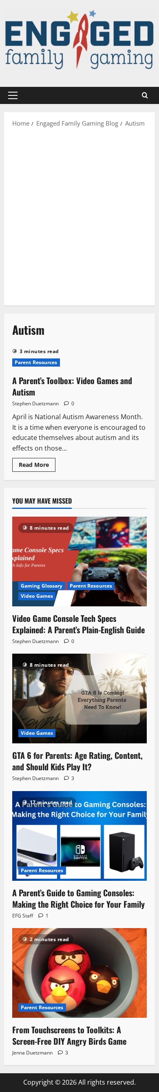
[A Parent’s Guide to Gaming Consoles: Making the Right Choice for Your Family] (79, 836)
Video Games (37, 595)
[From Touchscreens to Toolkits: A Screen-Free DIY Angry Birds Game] (79, 973)
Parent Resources (36, 362)
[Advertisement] (79, 215)
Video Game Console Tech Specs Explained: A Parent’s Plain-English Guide (78, 624)
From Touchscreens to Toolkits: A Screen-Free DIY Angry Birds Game (69, 1035)
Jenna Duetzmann (32, 1052)
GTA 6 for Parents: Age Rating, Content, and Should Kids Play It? (77, 761)
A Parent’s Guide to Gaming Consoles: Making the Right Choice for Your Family (78, 898)
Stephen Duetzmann (35, 403)
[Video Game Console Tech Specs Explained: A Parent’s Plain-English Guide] (79, 561)
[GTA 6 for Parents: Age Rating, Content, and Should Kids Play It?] (79, 698)
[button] (13, 95)
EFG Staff (22, 915)
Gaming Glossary (42, 585)
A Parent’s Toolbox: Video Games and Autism (72, 386)
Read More (37, 466)
